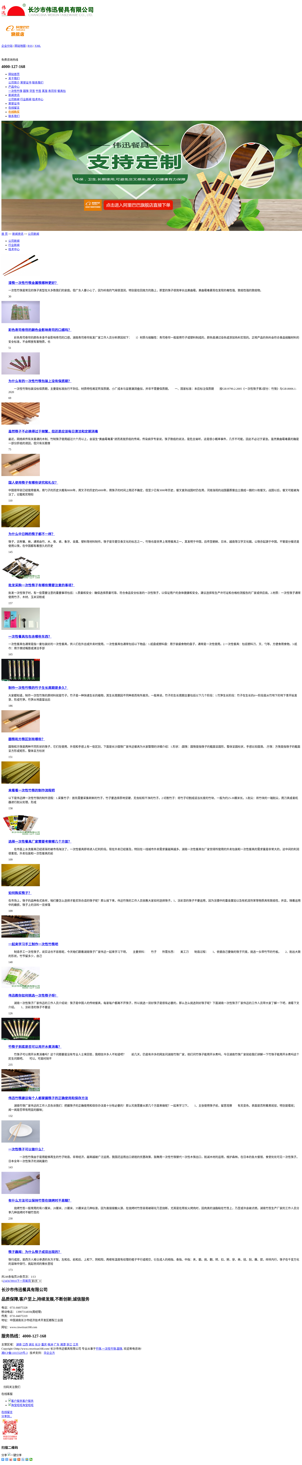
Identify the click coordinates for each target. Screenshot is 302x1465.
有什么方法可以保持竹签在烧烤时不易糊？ (39, 1200)
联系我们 (37, 82)
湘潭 (63, 1344)
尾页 (28, 1280)
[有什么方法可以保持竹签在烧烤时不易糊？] (20, 1193)
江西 (25, 1344)
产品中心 (14, 86)
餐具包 (61, 90)
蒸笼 (45, 90)
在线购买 (14, 111)
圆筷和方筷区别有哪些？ (26, 739)
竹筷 (98, 1348)
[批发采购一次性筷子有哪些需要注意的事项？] (20, 577)
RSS (30, 45)
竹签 (38, 90)
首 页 (4, 233)
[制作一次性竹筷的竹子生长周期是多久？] (20, 680)
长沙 (38, 1344)
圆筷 (26, 90)
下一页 (21, 1280)
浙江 (69, 1344)
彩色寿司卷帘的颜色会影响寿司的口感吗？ (39, 330)
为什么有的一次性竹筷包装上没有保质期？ (39, 381)
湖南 (19, 1344)
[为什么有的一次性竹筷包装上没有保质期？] (20, 373)
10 (15, 1280)
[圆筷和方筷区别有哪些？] (20, 731)
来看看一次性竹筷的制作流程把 (31, 790)
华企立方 (49, 1352)
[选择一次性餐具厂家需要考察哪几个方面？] (20, 834)
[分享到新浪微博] (10, 1459)
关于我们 (14, 78)
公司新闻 (14, 99)
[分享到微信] (31, 1459)
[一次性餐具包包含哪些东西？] (20, 628)
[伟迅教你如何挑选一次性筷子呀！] (20, 987)
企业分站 (7, 45)
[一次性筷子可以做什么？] (20, 1141)
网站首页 (14, 74)
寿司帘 (52, 90)
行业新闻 (25, 99)
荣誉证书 (25, 82)
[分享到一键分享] (6, 1459)
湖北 (31, 1344)
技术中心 (37, 99)
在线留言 (14, 107)
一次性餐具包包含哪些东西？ (30, 636)
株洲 (50, 1344)
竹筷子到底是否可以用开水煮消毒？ (35, 1047)
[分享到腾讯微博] (14, 1459)
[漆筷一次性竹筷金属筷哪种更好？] (20, 275)
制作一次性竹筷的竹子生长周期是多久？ (38, 688)
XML (38, 45)
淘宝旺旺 (28, 1405)
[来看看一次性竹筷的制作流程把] (20, 782)
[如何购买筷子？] (20, 885)
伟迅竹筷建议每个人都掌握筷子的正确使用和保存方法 (48, 1098)
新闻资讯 (14, 95)
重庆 (44, 1344)
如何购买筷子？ (20, 893)
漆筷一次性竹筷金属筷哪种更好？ (33, 283)
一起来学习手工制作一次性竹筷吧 (33, 944)
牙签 (32, 90)
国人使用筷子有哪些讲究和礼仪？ (33, 482)
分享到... (6, 1416)
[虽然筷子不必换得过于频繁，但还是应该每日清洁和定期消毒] (20, 423)
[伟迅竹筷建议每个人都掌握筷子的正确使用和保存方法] (20, 1090)
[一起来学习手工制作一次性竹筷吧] (20, 936)
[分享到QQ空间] (27, 1459)
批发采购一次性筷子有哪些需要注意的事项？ (41, 585)
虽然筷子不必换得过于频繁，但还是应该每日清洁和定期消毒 (53, 431)
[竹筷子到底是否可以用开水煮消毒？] (20, 1039)
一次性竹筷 (15, 90)
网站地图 (20, 45)
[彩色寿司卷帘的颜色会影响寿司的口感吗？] (20, 322)
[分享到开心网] (18, 1459)
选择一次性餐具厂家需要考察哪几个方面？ (39, 841)
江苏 (75, 1344)
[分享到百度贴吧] (22, 1459)
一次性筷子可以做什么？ (26, 1149)
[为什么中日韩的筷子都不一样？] (20, 526)
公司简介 (14, 82)
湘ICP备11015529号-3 (14, 1352)
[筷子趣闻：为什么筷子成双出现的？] (20, 1244)
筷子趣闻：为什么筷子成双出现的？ (35, 1252)
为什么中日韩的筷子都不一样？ (31, 534)
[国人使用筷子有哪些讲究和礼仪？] (20, 475)
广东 (56, 1344)
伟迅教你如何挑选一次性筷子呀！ (33, 995)
